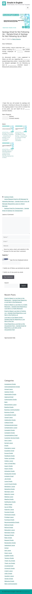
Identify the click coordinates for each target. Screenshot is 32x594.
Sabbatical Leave (9, 545)
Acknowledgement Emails (12, 386)
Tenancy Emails (9, 558)
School (6, 548)
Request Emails (9, 540)
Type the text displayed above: (19, 260)
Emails (6, 445)
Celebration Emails (10, 420)
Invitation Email (8, 476)
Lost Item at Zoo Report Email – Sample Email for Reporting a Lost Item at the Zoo (14, 319)
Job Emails (7, 479)
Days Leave (7, 440)
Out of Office (8, 507)
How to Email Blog (9, 463)
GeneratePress (26, 591)
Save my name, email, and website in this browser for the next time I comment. (16, 250)
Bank (5, 402)
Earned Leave (8, 443)
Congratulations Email (10, 435)
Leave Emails (8, 481)
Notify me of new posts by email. (13, 272)
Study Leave (8, 553)
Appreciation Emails (10, 394)
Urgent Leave (8, 571)
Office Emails (8, 504)
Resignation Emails (10, 543)
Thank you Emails (9, 563)
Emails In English (15, 3)
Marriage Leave (9, 491)
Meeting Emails (9, 499)
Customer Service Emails (11, 438)
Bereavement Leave (10, 404)
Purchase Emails (9, 520)
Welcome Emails (9, 581)
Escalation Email (9, 450)
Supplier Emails (9, 555)
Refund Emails (8, 527)
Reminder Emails (9, 532)
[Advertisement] (16, 86)
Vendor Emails (8, 578)
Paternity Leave (9, 509)
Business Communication (11, 410)
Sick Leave (7, 550)
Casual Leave (8, 417)
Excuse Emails (8, 453)
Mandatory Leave (9, 486)
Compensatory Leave (10, 427)
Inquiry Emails (8, 466)
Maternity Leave (9, 494)
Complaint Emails (9, 430)
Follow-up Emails (9, 458)
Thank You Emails (9, 560)
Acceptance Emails (10, 384)
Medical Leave (8, 497)
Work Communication (10, 584)
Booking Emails (8, 407)
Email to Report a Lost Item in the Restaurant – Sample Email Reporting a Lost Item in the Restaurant (15, 300)
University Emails (9, 568)
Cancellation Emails (10, 415)
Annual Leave (8, 389)
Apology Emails (8, 197)
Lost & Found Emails (10, 484)
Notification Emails (10, 502)
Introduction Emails (10, 473)
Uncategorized (8, 566)
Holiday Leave (8, 461)
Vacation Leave (9, 576)
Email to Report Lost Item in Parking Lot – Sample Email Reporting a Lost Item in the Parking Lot (15, 313)
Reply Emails (8, 537)
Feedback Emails (9, 456)
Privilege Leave (9, 517)
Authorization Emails (10, 399)
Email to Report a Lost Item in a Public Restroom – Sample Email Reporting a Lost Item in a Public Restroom (15, 306)
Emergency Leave (9, 448)
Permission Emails (9, 514)
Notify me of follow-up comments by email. (16, 268)
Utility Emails (8, 573)
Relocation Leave (9, 530)
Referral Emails (8, 525)
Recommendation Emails (11, 522)
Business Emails (9, 412)
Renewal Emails (9, 535)
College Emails (8, 422)
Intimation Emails (9, 471)
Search (6, 283)
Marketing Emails (9, 489)
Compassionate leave (10, 425)
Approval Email (8, 397)
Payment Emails (9, 512)
